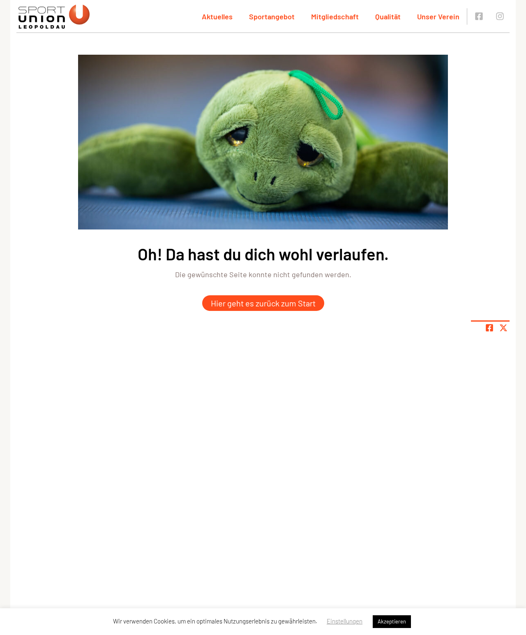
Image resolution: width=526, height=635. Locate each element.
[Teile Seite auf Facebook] (489, 328)
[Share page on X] (503, 328)
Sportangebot (272, 16)
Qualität (388, 16)
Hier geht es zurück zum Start (263, 303)
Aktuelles (217, 16)
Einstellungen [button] (344, 621)
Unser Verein (438, 16)
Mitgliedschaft (335, 16)
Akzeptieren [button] (392, 621)
